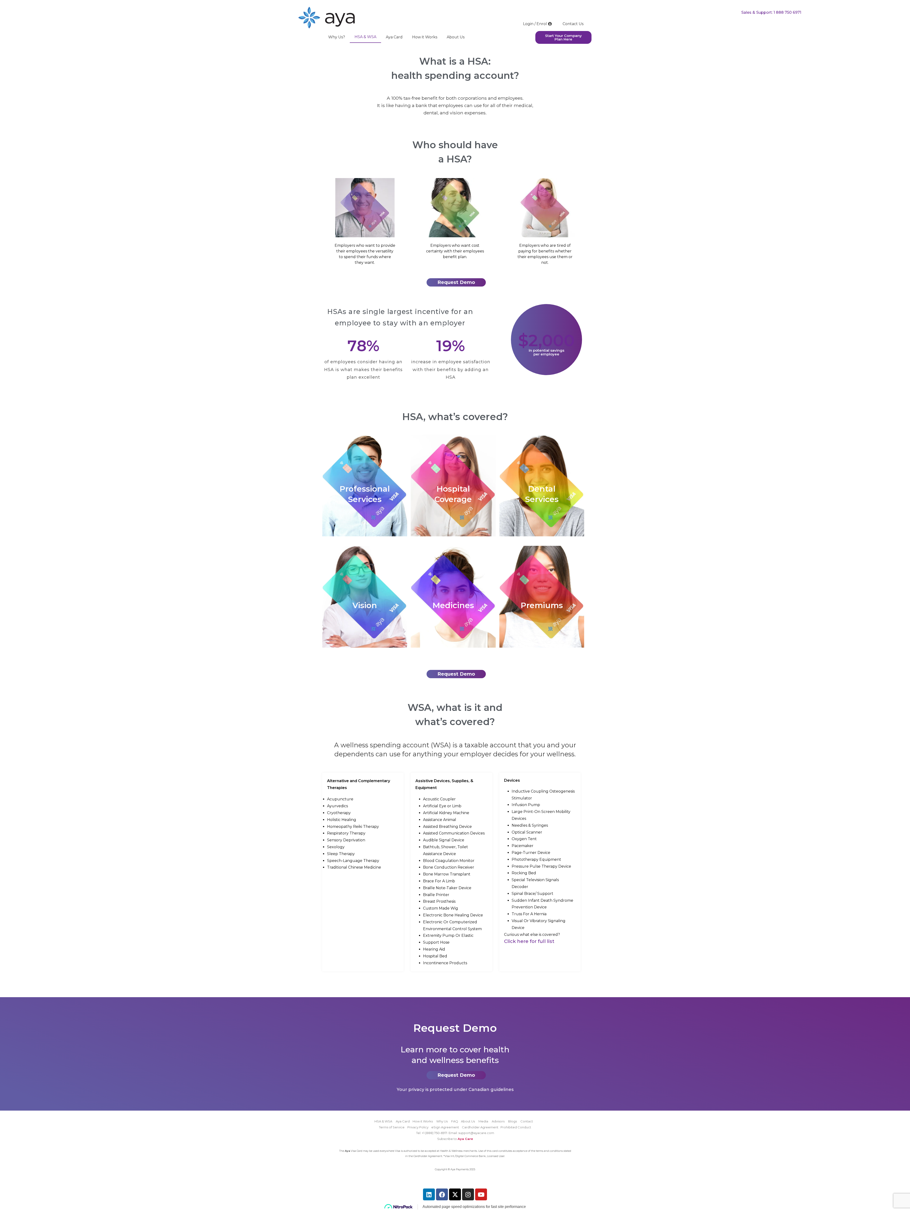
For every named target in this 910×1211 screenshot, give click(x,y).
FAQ (454, 1121)
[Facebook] (442, 1194)
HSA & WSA (365, 37)
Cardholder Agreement (480, 1127)
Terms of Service (392, 1127)
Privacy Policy (417, 1127)
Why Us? (336, 37)
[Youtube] (481, 1194)
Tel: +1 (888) (425, 1133)
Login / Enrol (535, 24)
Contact (526, 1121)
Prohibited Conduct (515, 1127)
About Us (455, 37)
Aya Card (394, 37)
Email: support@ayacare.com (471, 1133)
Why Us (442, 1121)
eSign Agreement (445, 1127)
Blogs (512, 1121)
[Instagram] (468, 1194)
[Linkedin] (429, 1194)
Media (483, 1121)
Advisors (498, 1121)
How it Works (424, 37)
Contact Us (573, 24)
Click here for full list (529, 941)
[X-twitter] (455, 1194)
